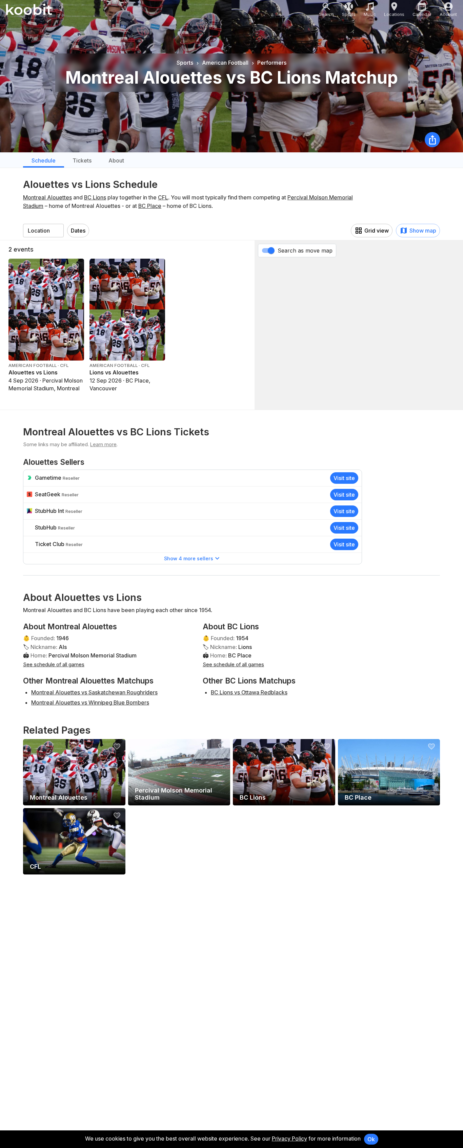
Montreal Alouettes (47, 197)
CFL (163, 197)
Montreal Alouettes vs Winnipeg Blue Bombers (90, 702)
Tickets (82, 160)
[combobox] (43, 230)
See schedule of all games (53, 664)
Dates (78, 230)
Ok (371, 1139)
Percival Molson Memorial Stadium (92, 655)
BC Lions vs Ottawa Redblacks (249, 692)
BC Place (149, 205)
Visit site (344, 478)
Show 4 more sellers (188, 558)
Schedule (44, 160)
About (116, 160)
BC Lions (95, 197)
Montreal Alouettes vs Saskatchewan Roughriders (94, 692)
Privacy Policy (289, 1138)
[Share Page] (432, 139)
